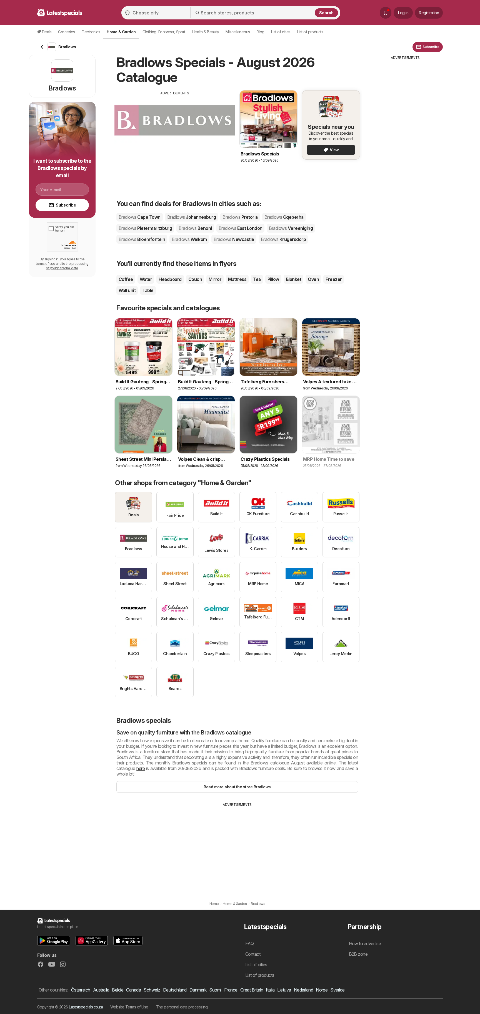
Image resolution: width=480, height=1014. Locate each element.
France (231, 990)
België (117, 990)
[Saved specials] (385, 13)
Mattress (237, 279)
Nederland (303, 990)
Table (147, 290)
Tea (257, 279)
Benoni (195, 228)
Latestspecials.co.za (86, 1007)
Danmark (197, 990)
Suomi (215, 990)
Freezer (334, 279)
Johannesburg (191, 217)
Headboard (170, 279)
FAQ (249, 943)
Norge (322, 990)
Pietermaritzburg (145, 228)
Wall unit (127, 290)
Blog (260, 31)
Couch (195, 279)
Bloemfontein (142, 239)
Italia (270, 990)
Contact (252, 954)
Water (146, 279)
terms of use (45, 263)
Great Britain (251, 990)
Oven (313, 279)
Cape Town (140, 217)
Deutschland (175, 990)
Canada (133, 990)
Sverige (337, 990)
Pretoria (240, 217)
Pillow (273, 279)
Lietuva (284, 990)
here (140, 768)
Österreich (80, 990)
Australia (101, 990)
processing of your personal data (67, 265)
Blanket (293, 279)
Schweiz (152, 990)
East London (240, 228)
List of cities (281, 31)
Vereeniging (291, 228)
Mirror (215, 279)
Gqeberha (284, 217)
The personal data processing (182, 1007)
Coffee (126, 279)
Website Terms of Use (129, 1007)
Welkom (189, 239)
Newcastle (234, 239)
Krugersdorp (283, 239)
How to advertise (365, 943)
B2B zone (358, 954)
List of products (310, 31)
